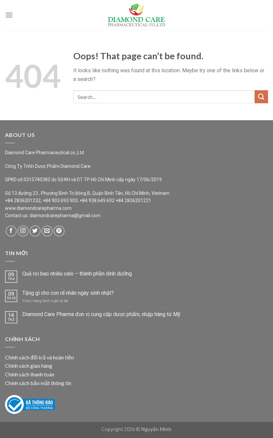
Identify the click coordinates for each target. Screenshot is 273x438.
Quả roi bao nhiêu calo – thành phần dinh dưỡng (77, 273)
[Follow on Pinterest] (59, 230)
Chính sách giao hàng (28, 365)
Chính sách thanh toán (29, 374)
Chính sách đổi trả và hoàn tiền (39, 357)
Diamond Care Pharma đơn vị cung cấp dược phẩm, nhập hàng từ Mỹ (101, 314)
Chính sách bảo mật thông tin (38, 383)
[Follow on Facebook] (11, 230)
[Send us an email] (47, 230)
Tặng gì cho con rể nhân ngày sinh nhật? (68, 293)
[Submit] (261, 96)
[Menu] (9, 15)
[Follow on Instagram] (23, 230)
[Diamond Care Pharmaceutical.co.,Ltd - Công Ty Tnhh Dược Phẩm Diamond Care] (136, 15)
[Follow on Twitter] (35, 230)
